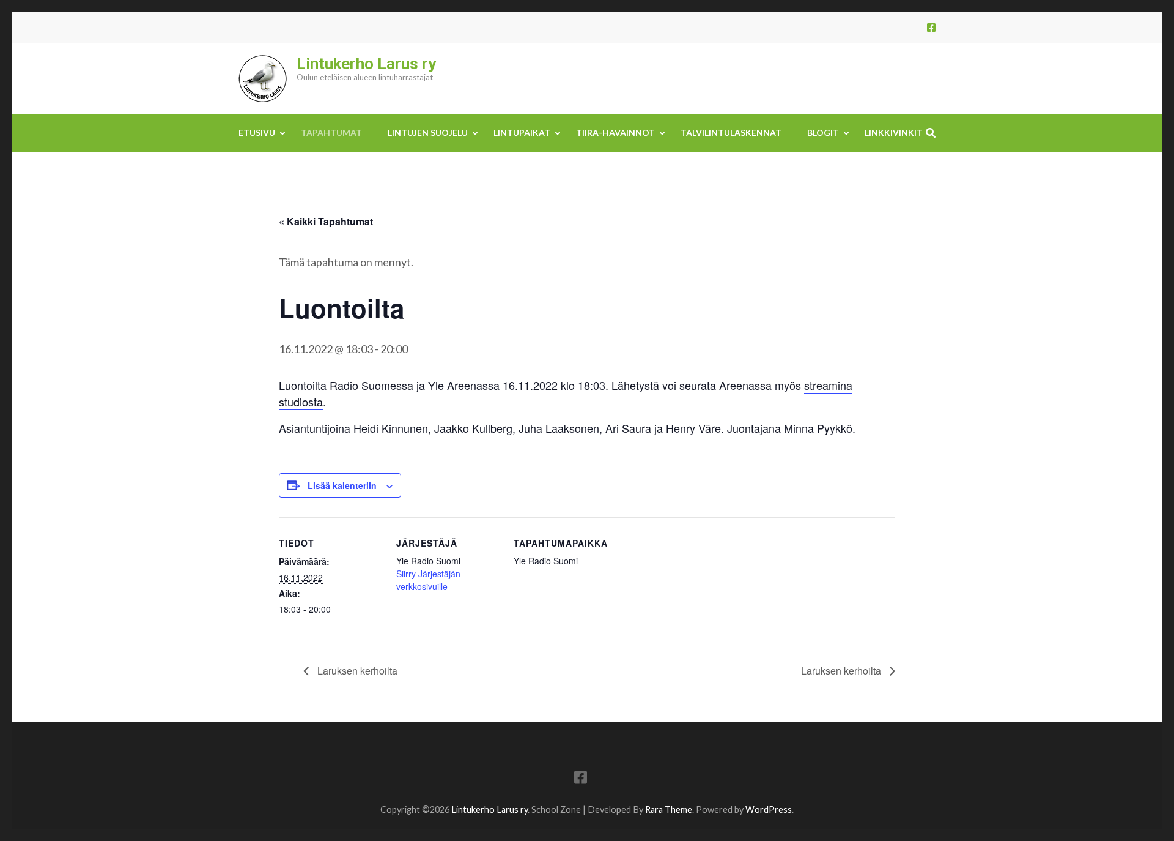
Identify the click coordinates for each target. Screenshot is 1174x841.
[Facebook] (931, 27)
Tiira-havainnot (615, 132)
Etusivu (256, 132)
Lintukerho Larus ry (366, 63)
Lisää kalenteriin (342, 485)
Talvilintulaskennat (731, 132)
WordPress (768, 809)
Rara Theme (668, 809)
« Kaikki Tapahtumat (326, 221)
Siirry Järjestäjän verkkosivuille (428, 579)
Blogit (823, 132)
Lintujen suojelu (428, 132)
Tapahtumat (331, 132)
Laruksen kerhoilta (356, 670)
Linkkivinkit (894, 132)
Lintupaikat (521, 132)
